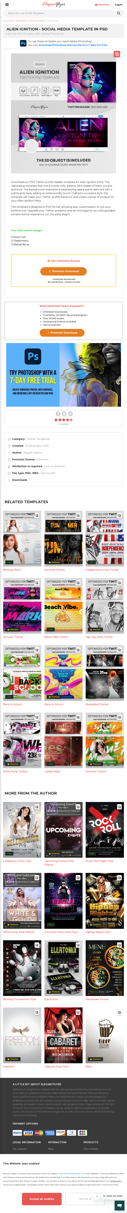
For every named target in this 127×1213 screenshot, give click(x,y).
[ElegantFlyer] (54, 5)
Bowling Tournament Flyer (19, 999)
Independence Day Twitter (102, 569)
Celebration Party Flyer (17, 861)
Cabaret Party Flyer (56, 1066)
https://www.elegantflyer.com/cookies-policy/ (23, 1185)
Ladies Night (52, 771)
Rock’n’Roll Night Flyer (100, 861)
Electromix (51, 999)
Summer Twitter (54, 569)
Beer (89, 1066)
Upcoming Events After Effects (59, 863)
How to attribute (54, 466)
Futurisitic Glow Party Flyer (61, 932)
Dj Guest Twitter (13, 637)
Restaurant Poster (97, 999)
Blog (50, 1149)
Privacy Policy (112, 1185)
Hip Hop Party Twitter (99, 637)
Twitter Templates (38, 439)
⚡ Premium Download (63, 271)
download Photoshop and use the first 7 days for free (73, 45)
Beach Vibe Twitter (56, 637)
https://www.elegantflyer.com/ (72, 1173)
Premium (103, 4)
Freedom (9, 1066)
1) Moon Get (18, 237)
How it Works (90, 1149)
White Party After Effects (19, 932)
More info (42, 459)
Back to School (12, 704)
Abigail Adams (33, 452)
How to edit (47, 473)
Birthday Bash (12, 569)
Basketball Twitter (97, 704)
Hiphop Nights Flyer (98, 932)
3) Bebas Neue (20, 244)
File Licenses (19, 1149)
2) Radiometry (20, 240)
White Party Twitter (15, 771)
